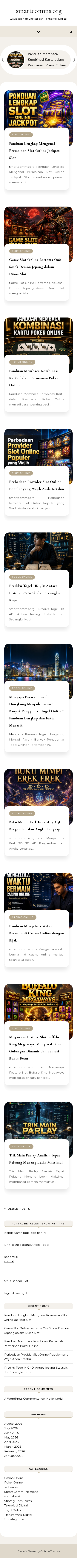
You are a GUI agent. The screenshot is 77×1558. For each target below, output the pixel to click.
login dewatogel (15, 1293)
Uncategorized (14, 1519)
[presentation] (2, 59)
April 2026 (11, 1442)
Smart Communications (21, 1492)
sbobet (9, 1261)
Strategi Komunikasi (18, 1501)
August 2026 (13, 1423)
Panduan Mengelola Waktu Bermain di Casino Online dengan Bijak (36, 933)
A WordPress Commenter (22, 1398)
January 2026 (13, 1456)
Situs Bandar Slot (16, 1281)
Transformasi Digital (18, 1515)
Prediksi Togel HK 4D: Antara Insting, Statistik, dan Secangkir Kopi (34, 593)
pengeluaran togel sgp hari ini (25, 1233)
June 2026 (11, 1433)
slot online (21, 134)
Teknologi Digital (16, 1505)
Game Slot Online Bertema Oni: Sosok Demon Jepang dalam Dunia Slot (35, 267)
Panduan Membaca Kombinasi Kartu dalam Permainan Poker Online (33, 378)
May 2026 (11, 1437)
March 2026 (12, 1446)
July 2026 (11, 1428)
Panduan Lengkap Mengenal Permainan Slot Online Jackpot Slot (34, 150)
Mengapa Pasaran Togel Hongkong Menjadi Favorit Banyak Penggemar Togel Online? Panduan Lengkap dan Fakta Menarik (36, 711)
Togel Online (22, 577)
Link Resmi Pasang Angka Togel (26, 1244)
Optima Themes (50, 1551)
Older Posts (18, 1208)
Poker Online (22, 362)
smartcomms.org (39, 10)
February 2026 (14, 1451)
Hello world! (54, 1398)
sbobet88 (11, 1257)
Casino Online (23, 917)
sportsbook (21, 1146)
